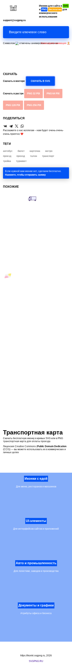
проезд (7, 156)
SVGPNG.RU (36, 661)
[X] (16, 126)
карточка (35, 151)
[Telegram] (11, 126)
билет (21, 151)
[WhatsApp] (22, 126)
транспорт (48, 156)
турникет (21, 161)
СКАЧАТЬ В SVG (40, 81)
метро (48, 151)
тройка (7, 161)
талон (33, 156)
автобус (8, 151)
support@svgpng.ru (14, 20)
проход (20, 156)
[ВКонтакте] (5, 126)
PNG (33, 93)
